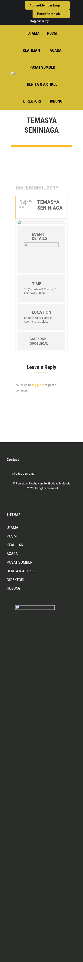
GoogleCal (39, 343)
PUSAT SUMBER (19, 562)
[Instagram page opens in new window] (62, 21)
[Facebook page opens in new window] (56, 21)
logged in (38, 385)
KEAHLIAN (15, 545)
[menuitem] (33, 33)
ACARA (12, 554)
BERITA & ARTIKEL (21, 571)
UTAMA (12, 527)
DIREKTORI (15, 580)
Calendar (38, 339)
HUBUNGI (14, 588)
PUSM (12, 536)
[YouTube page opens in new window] (69, 21)
